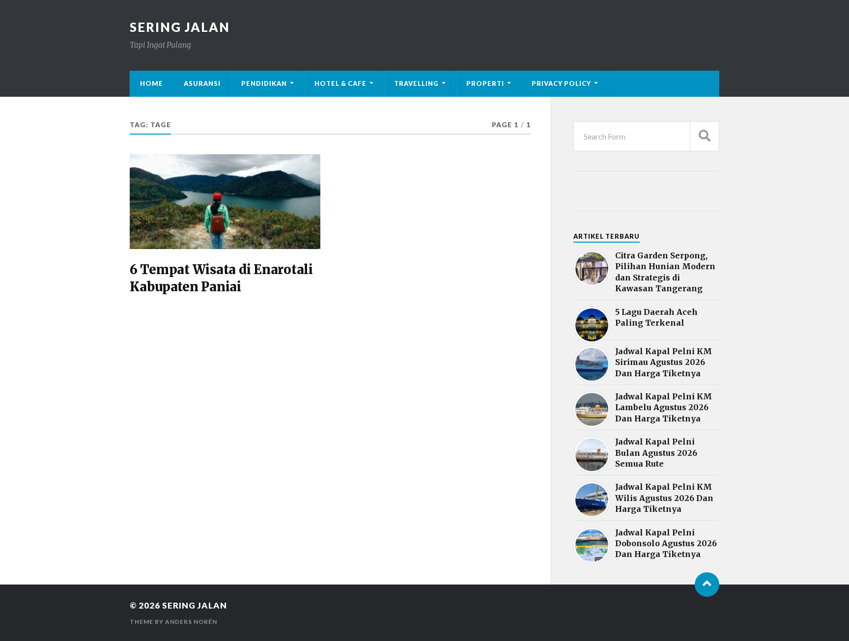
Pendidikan (264, 83)
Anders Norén (191, 621)
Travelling (416, 83)
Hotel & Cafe (340, 83)
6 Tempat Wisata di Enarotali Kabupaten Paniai (221, 278)
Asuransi (202, 83)
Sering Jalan (180, 27)
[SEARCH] (704, 136)
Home (151, 83)
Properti (485, 83)
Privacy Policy (561, 83)
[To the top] (707, 584)
